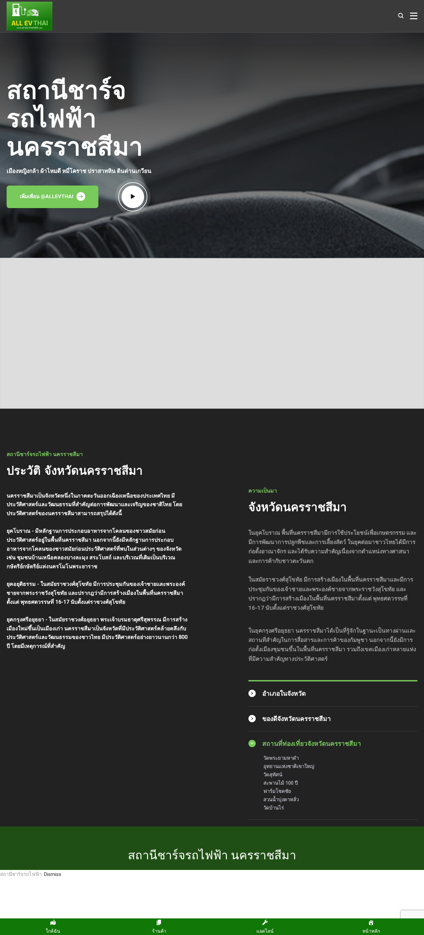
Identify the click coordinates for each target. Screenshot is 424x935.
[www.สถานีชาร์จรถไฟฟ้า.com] (29, 16)
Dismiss (52, 874)
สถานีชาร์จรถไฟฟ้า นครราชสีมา (212, 855)
